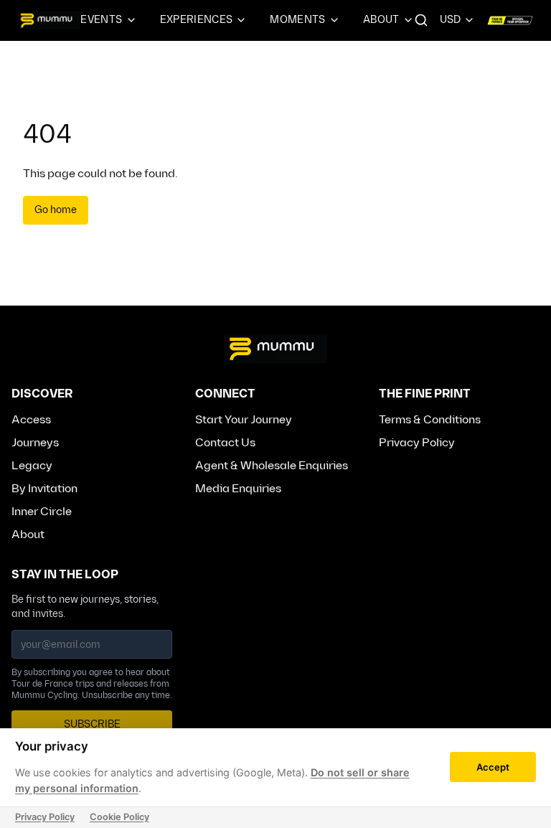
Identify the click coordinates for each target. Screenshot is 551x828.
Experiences (196, 20)
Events (101, 20)
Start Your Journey (243, 420)
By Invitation (44, 489)
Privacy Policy (417, 443)
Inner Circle (41, 512)
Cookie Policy (119, 816)
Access (31, 420)
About (381, 20)
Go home (55, 210)
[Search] (421, 20)
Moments (297, 20)
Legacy (31, 466)
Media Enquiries (238, 489)
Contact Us (225, 443)
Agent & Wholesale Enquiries (271, 466)
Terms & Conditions (430, 420)
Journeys (35, 443)
